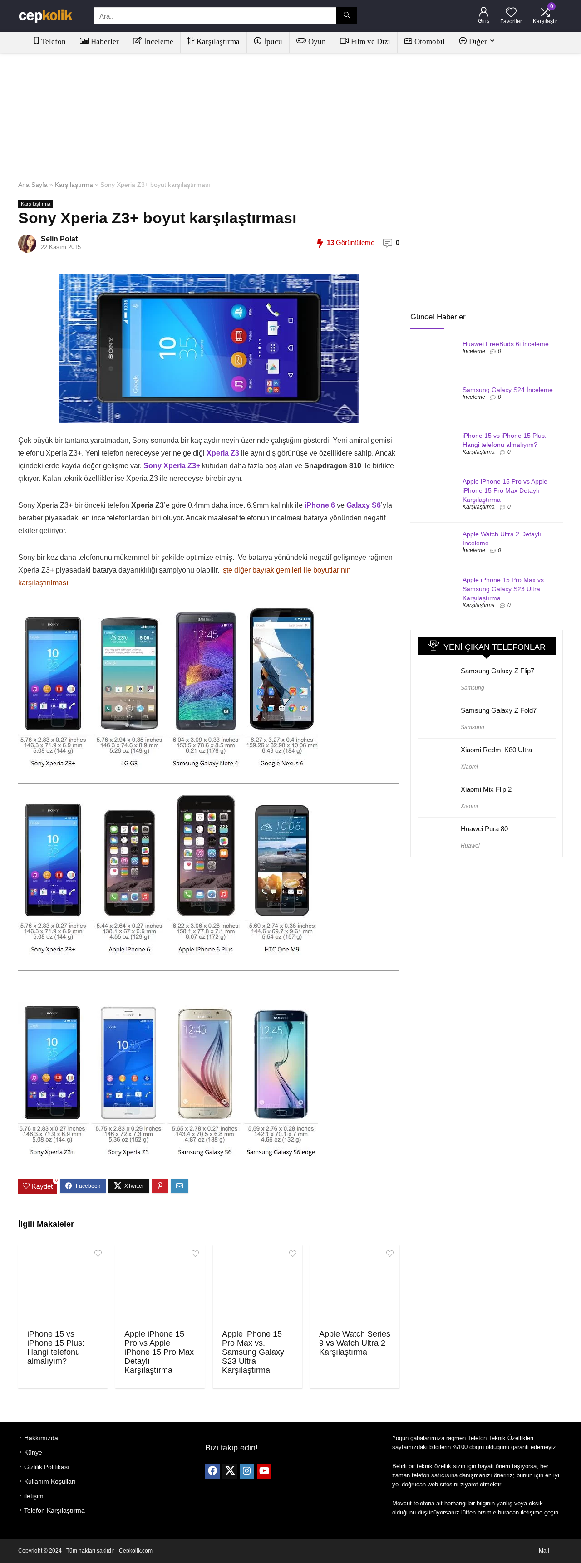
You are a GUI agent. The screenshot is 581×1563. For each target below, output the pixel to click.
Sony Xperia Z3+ (171, 466)
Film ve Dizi (370, 41)
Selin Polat (59, 239)
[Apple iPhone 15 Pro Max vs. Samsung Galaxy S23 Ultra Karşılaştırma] (257, 1286)
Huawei (470, 846)
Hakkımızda (41, 1437)
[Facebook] (212, 1471)
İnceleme (158, 41)
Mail (544, 1551)
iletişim (34, 1495)
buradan (508, 1512)
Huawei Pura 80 (484, 829)
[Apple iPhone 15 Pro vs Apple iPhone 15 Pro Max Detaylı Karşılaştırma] (160, 1286)
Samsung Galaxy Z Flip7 (497, 671)
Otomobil (429, 41)
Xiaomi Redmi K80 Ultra (496, 750)
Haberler (105, 41)
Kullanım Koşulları (50, 1481)
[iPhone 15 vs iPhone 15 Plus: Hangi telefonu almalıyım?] (63, 1286)
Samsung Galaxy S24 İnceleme (508, 389)
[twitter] (229, 1471)
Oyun (317, 41)
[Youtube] (264, 1471)
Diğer (478, 41)
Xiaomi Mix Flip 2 (486, 789)
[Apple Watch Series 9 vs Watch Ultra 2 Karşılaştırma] (355, 1286)
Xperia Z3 (223, 453)
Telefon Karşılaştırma (54, 1510)
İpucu (273, 41)
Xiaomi (469, 767)
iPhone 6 (320, 505)
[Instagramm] (247, 1471)
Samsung (472, 688)
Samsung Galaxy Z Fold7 (499, 710)
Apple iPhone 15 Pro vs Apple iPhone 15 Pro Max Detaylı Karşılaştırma (159, 1352)
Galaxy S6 (363, 505)
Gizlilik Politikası (46, 1466)
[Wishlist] (511, 13)
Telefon (53, 41)
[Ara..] (346, 15)
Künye (33, 1452)
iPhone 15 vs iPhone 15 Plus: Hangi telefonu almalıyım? (55, 1347)
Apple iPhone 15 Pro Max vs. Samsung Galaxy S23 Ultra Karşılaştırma (253, 1352)
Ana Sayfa (33, 184)
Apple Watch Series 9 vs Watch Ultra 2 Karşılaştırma (354, 1343)
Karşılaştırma (218, 41)
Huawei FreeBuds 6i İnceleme (506, 344)
